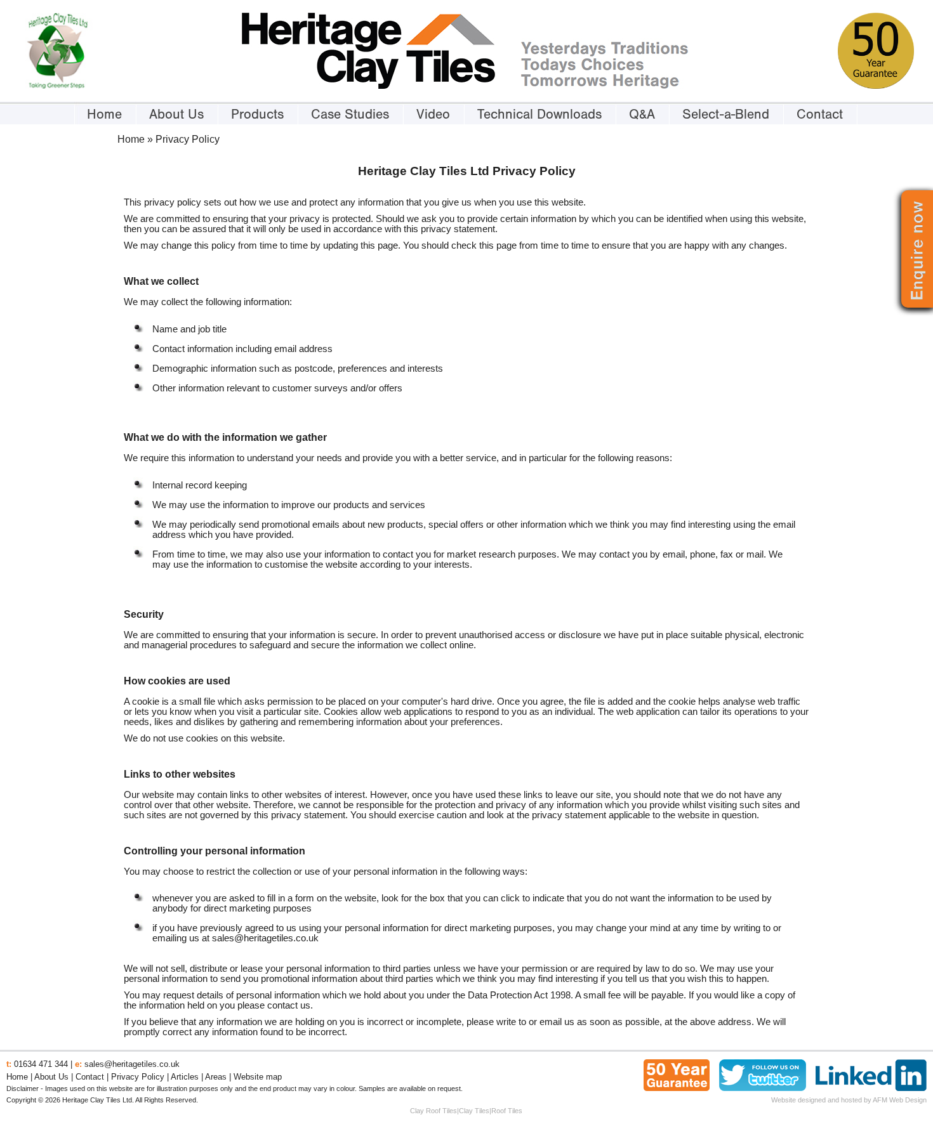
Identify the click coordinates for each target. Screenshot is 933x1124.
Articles (185, 1077)
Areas (216, 1077)
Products (257, 114)
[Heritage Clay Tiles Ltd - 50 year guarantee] (876, 86)
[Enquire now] (918, 296)
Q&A (642, 114)
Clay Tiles (474, 1110)
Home (104, 114)
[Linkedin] (871, 1088)
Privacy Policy (137, 1077)
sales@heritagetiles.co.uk (265, 938)
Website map (258, 1077)
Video (433, 114)
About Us (176, 114)
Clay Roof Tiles (433, 1110)
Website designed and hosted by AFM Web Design (849, 1100)
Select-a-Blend (725, 114)
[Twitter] (762, 1088)
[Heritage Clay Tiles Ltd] (369, 86)
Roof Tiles (506, 1110)
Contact (820, 114)
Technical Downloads (539, 114)
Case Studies (350, 114)
